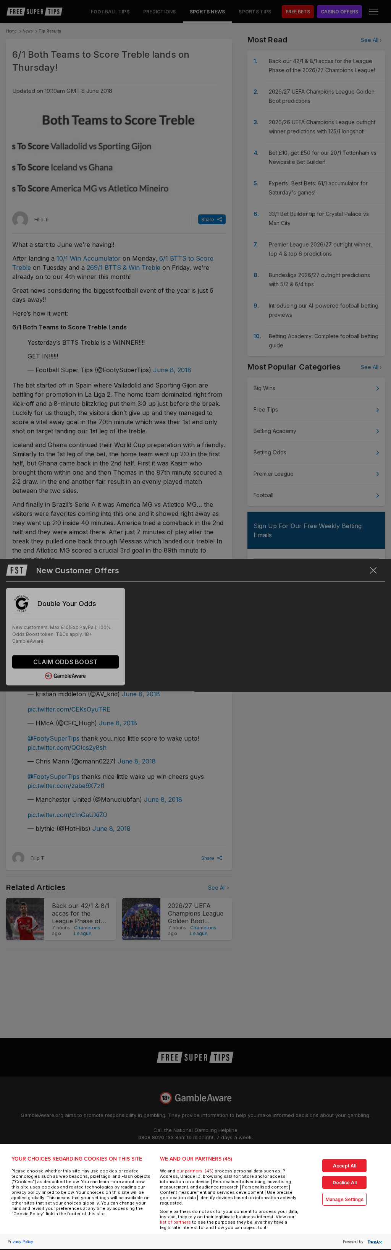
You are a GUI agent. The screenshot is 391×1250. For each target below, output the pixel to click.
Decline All (345, 1182)
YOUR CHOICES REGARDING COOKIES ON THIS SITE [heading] (76, 1159)
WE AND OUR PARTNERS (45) (196, 1159)
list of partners (175, 1222)
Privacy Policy (20, 1241)
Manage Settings (344, 1199)
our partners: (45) (194, 1171)
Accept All (344, 1166)
